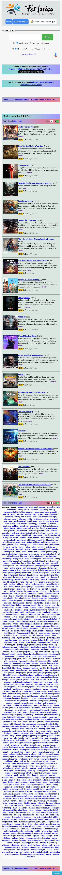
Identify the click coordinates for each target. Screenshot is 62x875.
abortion (41, 507)
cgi (24, 568)
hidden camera (17, 652)
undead (5, 829)
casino (5, 566)
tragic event (7, 822)
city (37, 580)
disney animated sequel (26, 605)
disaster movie (51, 603)
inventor (24, 666)
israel (4, 668)
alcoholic (54, 514)
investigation (35, 666)
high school (28, 652)
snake (23, 785)
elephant (46, 612)
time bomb (7, 815)
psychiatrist (6, 750)
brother (16, 556)
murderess (36, 708)
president (24, 745)
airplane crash (30, 514)
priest (32, 745)
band (24, 535)
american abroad (10, 521)
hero (47, 650)
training (33, 822)
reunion (5, 759)
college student (38, 584)
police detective (8, 740)
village (49, 836)
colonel (49, 584)
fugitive (20, 638)
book (24, 552)
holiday (12, 654)
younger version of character (32, 854)
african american (26, 512)
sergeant (15, 773)
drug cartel (54, 608)
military (43, 696)
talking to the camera (46, 803)
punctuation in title (38, 750)
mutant (18, 710)
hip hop (55, 652)
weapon (17, 843)
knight (11, 673)
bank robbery (38, 535)
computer (50, 587)
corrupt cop (35, 589)
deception (19, 598)
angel (29, 521)
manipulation (18, 689)
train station (24, 822)
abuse (49, 507)
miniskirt (25, 698)
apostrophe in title (37, 526)
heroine (6, 652)
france (31, 636)
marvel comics (40, 691)
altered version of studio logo (44, 517)
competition (39, 587)
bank (29, 535)
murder (5, 708)
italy (10, 668)
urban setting (47, 831)
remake (49, 754)
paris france (44, 733)
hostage (13, 659)
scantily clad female (26, 766)
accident (56, 507)
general (26, 640)
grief (34, 643)
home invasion (30, 654)
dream (25, 608)
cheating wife (14, 573)
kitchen (57, 670)
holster (19, 654)
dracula (11, 608)
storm (41, 789)
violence (15, 838)
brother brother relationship (32, 556)
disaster (29, 603)
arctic (48, 526)
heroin (53, 650)
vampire (14, 834)
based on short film (38, 540)
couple (54, 589)
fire (41, 629)
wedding (25, 843)
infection (7, 664)
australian (6, 533)
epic (43, 615)
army (33, 528)
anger (34, 521)
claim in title (53, 580)
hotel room (33, 659)
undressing (25, 829)
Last (20, 121)
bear (16, 545)
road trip (54, 759)
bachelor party (8, 535)
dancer (11, 596)
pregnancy (15, 745)
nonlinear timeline (32, 719)
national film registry (42, 710)
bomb (18, 552)
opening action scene (47, 729)
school (17, 768)
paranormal (34, 733)
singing (50, 778)
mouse (56, 705)
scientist (25, 768)
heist (27, 650)
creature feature (31, 591)
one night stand (18, 729)
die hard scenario (39, 601)
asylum (41, 531)
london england (18, 675)
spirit (22, 787)
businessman (48, 559)
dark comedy (29, 596)
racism (27, 752)
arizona (55, 526)
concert (12, 589)
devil (20, 601)
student (53, 792)
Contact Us (8, 100)
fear (32, 626)
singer (43, 778)
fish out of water (17, 631)
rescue (20, 757)
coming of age (27, 587)
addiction (34, 510)
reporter (13, 757)
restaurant (42, 757)
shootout (43, 775)
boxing (49, 552)
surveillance (53, 799)
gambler (41, 638)
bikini (34, 547)
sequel (7, 773)
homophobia (42, 654)
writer (26, 852)
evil (37, 617)
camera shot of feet (36, 561)
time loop (17, 815)
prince (38, 745)
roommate (32, 761)
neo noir (34, 712)
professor (55, 747)
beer (29, 545)
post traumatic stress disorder (46, 743)
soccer (41, 785)
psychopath (24, 750)
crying (50, 591)
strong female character (22, 792)
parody (54, 733)
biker (28, 547)
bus (39, 559)
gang (7, 640)
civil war (44, 580)
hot (19, 659)
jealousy (35, 668)
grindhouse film (44, 643)
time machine (28, 815)
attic (47, 531)
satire (8, 766)
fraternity (39, 636)
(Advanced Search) (29, 54)
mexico (35, 696)
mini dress (7, 698)
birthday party (51, 547)
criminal (43, 591)
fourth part (13, 636)
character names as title (50, 570)
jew (41, 668)
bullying (34, 559)
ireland (44, 666)
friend (54, 636)
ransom (41, 752)
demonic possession (39, 598)
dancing (19, 596)
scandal (14, 766)
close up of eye (31, 582)
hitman (5, 654)
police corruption (51, 738)
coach (5, 584)
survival (6, 801)
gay (20, 640)
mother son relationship (22, 705)
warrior (23, 841)
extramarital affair (50, 619)
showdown (21, 778)
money (53, 701)
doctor (47, 605)
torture (14, 820)
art (38, 528)
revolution (23, 759)
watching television (35, 841)
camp (47, 561)
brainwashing (34, 554)
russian (52, 761)
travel (10, 824)
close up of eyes (45, 582)
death (5, 598)
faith (39, 622)
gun (13, 645)
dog (53, 605)
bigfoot (21, 547)
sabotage (6, 764)
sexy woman (45, 773)
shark (16, 775)
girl (46, 640)
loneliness (29, 675)
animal (41, 521)
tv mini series (15, 827)
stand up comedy (17, 789)
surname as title (16, 799)
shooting (35, 775)
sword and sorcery (16, 803)
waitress (15, 841)
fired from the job (51, 629)
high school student (42, 652)
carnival (54, 563)
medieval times (14, 694)
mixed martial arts (12, 701)
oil (11, 724)
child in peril (55, 573)
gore (15, 643)
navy (14, 712)
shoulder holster (8, 778)
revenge (13, 759)
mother (38, 703)
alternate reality (25, 519)
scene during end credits (45, 766)
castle (11, 566)
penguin (26, 736)
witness (37, 845)
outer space (40, 731)
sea (39, 768)
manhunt (7, 689)
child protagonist (10, 575)
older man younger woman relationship (37, 724)
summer (16, 794)
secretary (31, 771)
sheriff (22, 775)
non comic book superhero (12, 719)
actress (26, 510)
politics (5, 743)
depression (53, 598)
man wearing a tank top (44, 684)
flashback (49, 631)
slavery (45, 782)
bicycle (14, 547)
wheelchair (44, 843)
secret (55, 768)
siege (37, 778)
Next (15, 121)
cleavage (20, 582)
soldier (48, 785)
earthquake (30, 612)
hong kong (20, 657)
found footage (44, 633)
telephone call (8, 810)
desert (4, 601)
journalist (55, 668)
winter (23, 845)
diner (50, 601)
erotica (14, 617)
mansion (28, 689)
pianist (57, 736)
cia (48, 577)
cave (38, 566)
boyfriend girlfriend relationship (14, 554)
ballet (18, 535)
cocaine (12, 584)
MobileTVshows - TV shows (31, 85)
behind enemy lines (40, 545)
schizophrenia (8, 768)
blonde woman (38, 549)
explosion (37, 619)
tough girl (22, 820)
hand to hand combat (39, 647)
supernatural (10, 796)
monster (9, 703)
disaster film (38, 603)
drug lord (18, 610)
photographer (47, 736)
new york (17, 715)
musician (9, 710)
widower (5, 845)
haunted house (11, 650)
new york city (27, 715)
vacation (6, 834)
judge (12, 670)
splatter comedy (32, 787)
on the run (45, 726)
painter (8, 733)
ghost (41, 640)
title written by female (42, 817)
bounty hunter (33, 552)
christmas (7, 577)
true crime (55, 824)
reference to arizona (28, 754)
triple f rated (39, 824)
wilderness (15, 845)
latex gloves (32, 673)
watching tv (49, 841)
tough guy (32, 820)
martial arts (28, 691)
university (29, 831)
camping (54, 561)
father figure (49, 624)
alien (17, 517)
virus (22, 838)
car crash (45, 563)
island (56, 666)
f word (11, 622)
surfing (6, 799)
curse (24, 594)
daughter (45, 596)
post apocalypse (26, 743)
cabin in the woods (10, 561)
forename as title (24, 633)
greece (21, 643)
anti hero (42, 524)
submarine (7, 794)
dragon (18, 608)
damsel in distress (52, 594)
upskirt (37, 831)
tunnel (6, 827)
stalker (53, 787)
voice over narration (34, 838)
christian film (53, 575)
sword (4, 803)
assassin (12, 531)
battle (4, 545)
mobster (24, 701)
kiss (51, 670)
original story (21, 731)
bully (27, 559)
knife (5, 673)
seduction (53, 771)
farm (9, 624)
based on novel (23, 540)
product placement (33, 747)
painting (16, 733)
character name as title (11, 570)
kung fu (19, 673)
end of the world (12, 615)
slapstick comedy (21, 782)
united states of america (13, 831)
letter (48, 673)
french (47, 636)
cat (17, 566)
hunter (48, 659)
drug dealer (8, 610)
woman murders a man (31, 848)
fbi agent (25, 626)
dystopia (14, 612)
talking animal (30, 803)
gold (51, 640)
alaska (47, 514)
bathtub (39, 542)
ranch (34, 752)
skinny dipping (7, 782)
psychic (15, 750)
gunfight (20, 645)
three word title (23, 813)
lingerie (55, 673)
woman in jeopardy (12, 848)
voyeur (54, 838)
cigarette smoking (21, 580)
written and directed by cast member (45, 852)
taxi (33, 806)
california (23, 561)
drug (47, 608)
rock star (23, 761)
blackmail (19, 549)
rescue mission (31, 757)
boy (55, 552)
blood (47, 549)
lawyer (42, 673)
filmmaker (34, 629)
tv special (26, 827)
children (21, 575)
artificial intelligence (49, 528)
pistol (28, 738)
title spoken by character (21, 817)
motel (30, 703)
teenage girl (45, 808)
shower (30, 778)
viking (43, 836)
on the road (34, 726)
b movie (50, 533)
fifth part (12, 629)
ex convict (52, 617)
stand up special (31, 789)
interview (16, 666)
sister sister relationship (37, 780)
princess (46, 745)
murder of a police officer (20, 708)
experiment (16, 619)
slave (39, 782)
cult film (17, 594)
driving (40, 608)
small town (14, 785)
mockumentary (36, 701)
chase (5, 573)
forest (34, 633)
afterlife (6, 514)
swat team (39, 801)
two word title (48, 827)
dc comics (54, 596)
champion (53, 568)
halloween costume (9, 647)
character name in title (31, 570)
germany (34, 640)
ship (28, 775)
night (4, 717)
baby (56, 533)
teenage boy (34, 808)
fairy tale (31, 622)
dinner (56, 601)
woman (57, 845)
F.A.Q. (55, 100)
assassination (22, 531)
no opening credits (40, 717)
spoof (43, 787)
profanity (46, 747)
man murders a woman (24, 684)
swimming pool (51, 801)
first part (5, 631)
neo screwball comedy (48, 712)
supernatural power (42, 796)
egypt (39, 612)
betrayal (6, 547)
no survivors (53, 717)
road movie (45, 759)
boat (12, 552)
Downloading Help (22, 100)
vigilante (36, 836)
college (27, 584)
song (55, 785)
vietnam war (8, 836)
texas (31, 810)
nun (19, 722)
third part (12, 813)
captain (14, 563)
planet (34, 738)
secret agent (8, 771)
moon (16, 703)
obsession (32, 722)
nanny (24, 710)
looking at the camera (12, 677)
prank (7, 745)
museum (56, 708)
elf (3, 615)
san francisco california (20, 764)
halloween (51, 645)
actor (20, 510)
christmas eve (18, 577)
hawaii (21, 650)
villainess (6, 838)
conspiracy (21, 589)
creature (20, 591)
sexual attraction (26, 773)
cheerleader (26, 573)
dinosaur (7, 603)
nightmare (21, 717)
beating (23, 545)
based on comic (47, 538)
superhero (39, 794)
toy (57, 820)
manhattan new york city (47, 687)
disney (13, 605)
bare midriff (13, 538)
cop (28, 589)
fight (19, 629)
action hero (11, 510)
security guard (42, 771)
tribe (30, 824)
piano (6, 738)
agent (13, 514)
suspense (22, 801)
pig (11, 738)
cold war (20, 584)
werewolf (34, 843)
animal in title (22, 524)
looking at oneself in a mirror (46, 675)
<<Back (9, 22)
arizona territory (23, 528)
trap (40, 822)
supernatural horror (24, 796)
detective (13, 601)
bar (46, 535)
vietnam (54, 834)
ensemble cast (34, 615)
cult (11, 594)
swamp (31, 801)
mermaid (27, 696)
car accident (27, 563)
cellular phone (15, 568)
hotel (25, 659)
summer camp (27, 794)
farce (4, 624)
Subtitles (34, 100)
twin (33, 827)
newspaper (39, 715)
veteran (47, 834)
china (29, 575)
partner (5, 736)
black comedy (8, 549)
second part (47, 768)
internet (43, 664)
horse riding (36, 657)
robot (16, 761)
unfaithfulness (36, 829)
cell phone (45, 566)
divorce (40, 605)
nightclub (11, 717)
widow (53, 843)
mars (20, 691)
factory (18, 622)
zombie (48, 854)
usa (55, 831)
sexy (37, 773)
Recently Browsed (21, 22)
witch (30, 845)
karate (24, 670)
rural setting (43, 761)
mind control (52, 696)
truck (48, 824)
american (53, 519)
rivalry (31, 759)
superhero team (51, 794)
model (45, 701)
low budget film (16, 680)
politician (55, 740)
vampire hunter (25, 834)
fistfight (28, 631)
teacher (39, 806)
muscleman (46, 708)
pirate (21, 738)
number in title (10, 722)
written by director (12, 854)
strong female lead (41, 792)
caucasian (30, 566)
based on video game (16, 542)
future (34, 638)
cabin (57, 559)
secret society (20, 771)
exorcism (6, 619)
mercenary (17, 696)
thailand (38, 810)
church (42, 577)
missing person (44, 698)
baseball (23, 538)
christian (43, 575)
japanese (26, 668)
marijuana (37, 689)
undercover (14, 829)
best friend (54, 545)
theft (56, 810)
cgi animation (32, 568)
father (15, 624)
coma (11, 587)
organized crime (8, 731)
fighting (25, 629)
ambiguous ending (41, 519)
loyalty (26, 680)
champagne (43, 568)
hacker (32, 645)
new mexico (7, 715)
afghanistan (8, 512)
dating (37, 596)
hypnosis (22, 661)
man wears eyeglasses (26, 687)
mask (50, 691)
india (55, 661)
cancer (6, 563)
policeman (46, 740)
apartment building (10, 526)
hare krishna (54, 647)
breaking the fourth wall (50, 554)
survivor (14, 801)
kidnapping (33, 670)
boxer (43, 552)
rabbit (5, 752)
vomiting (46, 838)
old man (16, 724)
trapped (46, 822)
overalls (57, 731)
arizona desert (9, 528)
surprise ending (31, 799)
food (5, 633)
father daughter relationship (31, 624)
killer (41, 670)
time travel (40, 815)
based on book (33, 538)
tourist (40, 820)
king (46, 670)
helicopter (35, 650)
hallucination (24, 647)
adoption (43, 510)
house (41, 659)
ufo (57, 827)
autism (42, 533)
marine (45, 689)
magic (56, 680)
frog (13, 638)
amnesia (21, 521)
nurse (25, 722)
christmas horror (31, 577)
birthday (41, 547)
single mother (14, 780)
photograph (36, 736)
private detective (17, 747)
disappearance (18, 603)
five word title (38, 631)
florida (57, 631)
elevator (55, 612)
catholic (23, 566)
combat (17, 587)
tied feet (35, 813)
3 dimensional (21, 507)
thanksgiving (48, 810)
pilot (15, 738)
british (9, 556)
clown (55, 582)
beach (10, 545)
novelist (57, 719)
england (24, 615)
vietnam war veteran (22, 836)
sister (24, 780)
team (15, 808)
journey (5, 670)
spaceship (8, 787)
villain (56, 836)
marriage (53, 689)
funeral (27, 638)
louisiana (44, 677)
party (12, 736)
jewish (46, 668)
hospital (5, 659)
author (35, 533)
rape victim (49, 752)
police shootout (34, 740)
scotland (33, 768)
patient (18, 736)
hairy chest (41, 645)
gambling (50, 638)
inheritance (25, 664)
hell (42, 650)
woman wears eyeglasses (19, 850)
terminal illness (21, 810)
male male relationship (43, 682)
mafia (50, 680)
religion (41, 754)
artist (5, 531)
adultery (51, 510)
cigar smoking (7, 580)
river (37, 759)
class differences (9, 582)
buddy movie (18, 559)
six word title (53, 780)
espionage (30, 617)
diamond (27, 601)
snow (35, 785)
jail (14, 668)
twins (39, 827)
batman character (51, 542)
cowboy (12, 591)
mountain (48, 705)
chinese (35, 575)
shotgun (52, 775)
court (5, 591)
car (19, 563)
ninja (29, 717)
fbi (19, 626)
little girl (6, 675)
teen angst (23, 808)
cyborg (40, 594)
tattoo (27, 806)
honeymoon (9, 657)
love (51, 677)
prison (53, 745)
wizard (44, 845)
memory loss (35, 694)
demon (27, 598)
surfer (53, 796)
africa (16, 512)
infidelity (16, 664)
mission (54, 698)
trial (24, 824)
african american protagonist (46, 512)
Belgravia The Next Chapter (42, 82)
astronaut (33, 531)
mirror (33, 698)
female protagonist (43, 626)
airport (40, 514)
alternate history (10, 519)
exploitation (27, 619)
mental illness (47, 694)
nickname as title (52, 715)
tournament (49, 820)
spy (48, 787)
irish (50, 666)
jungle (18, 670)
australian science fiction (21, 533)
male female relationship (22, 682)
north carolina (46, 719)
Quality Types (45, 100)
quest (56, 750)
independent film (44, 661)
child (47, 573)
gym (27, 645)
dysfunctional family (38, 610)
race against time (16, 752)
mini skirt (17, 698)
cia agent (54, 577)
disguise (6, 605)
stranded (49, 789)
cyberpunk (32, 594)
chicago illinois (38, 573)
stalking (5, 789)
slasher (32, 782)
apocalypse (24, 526)
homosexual (54, 654)
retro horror (53, 757)
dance (4, 596)
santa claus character (49, 764)
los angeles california (31, 677)
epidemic (50, 615)
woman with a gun (38, 850)
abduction (33, 507)
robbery (8, 761)
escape (21, 617)
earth (22, 612)
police (40, 738)
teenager (55, 808)
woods (49, 850)
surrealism (42, 799)
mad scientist (41, 680)
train (15, 822)
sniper (29, 785)
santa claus (35, 764)
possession (14, 743)
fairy (25, 622)
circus (32, 580)
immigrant (32, 661)
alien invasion (25, 517)
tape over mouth (16, 806)
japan (19, 668)
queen (49, 750)
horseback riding (49, 657)
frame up (23, 636)
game (58, 638)
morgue (23, 703)
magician (7, 682)
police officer (21, 740)
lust (32, 680)
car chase (36, 563)
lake (25, 673)
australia (54, 531)
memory (24, 694)
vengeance (37, 834)
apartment (52, 524)
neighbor (26, 712)
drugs (26, 610)
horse (28, 657)
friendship (6, 638)
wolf (50, 845)
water (58, 841)
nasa (30, 710)
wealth (9, 843)
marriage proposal (9, 691)
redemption (14, 754)
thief (4, 813)
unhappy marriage (51, 829)
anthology (33, 524)
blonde (27, 549)
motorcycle (38, 705)
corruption (46, 589)
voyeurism (6, 841)
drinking (33, 608)
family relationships (50, 622)
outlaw (49, 731)
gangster (13, 640)
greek (28, 643)
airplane (20, 514)
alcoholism (9, 517)
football (12, 633)
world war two (16, 852)
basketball (31, 542)
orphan (31, 731)
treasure (18, 824)
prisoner (5, 747)
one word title (31, 729)
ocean (40, 722)
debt (11, 598)
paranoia (24, 733)
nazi (19, 712)
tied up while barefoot (49, 813)
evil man (43, 617)
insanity (35, 664)
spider (16, 787)
